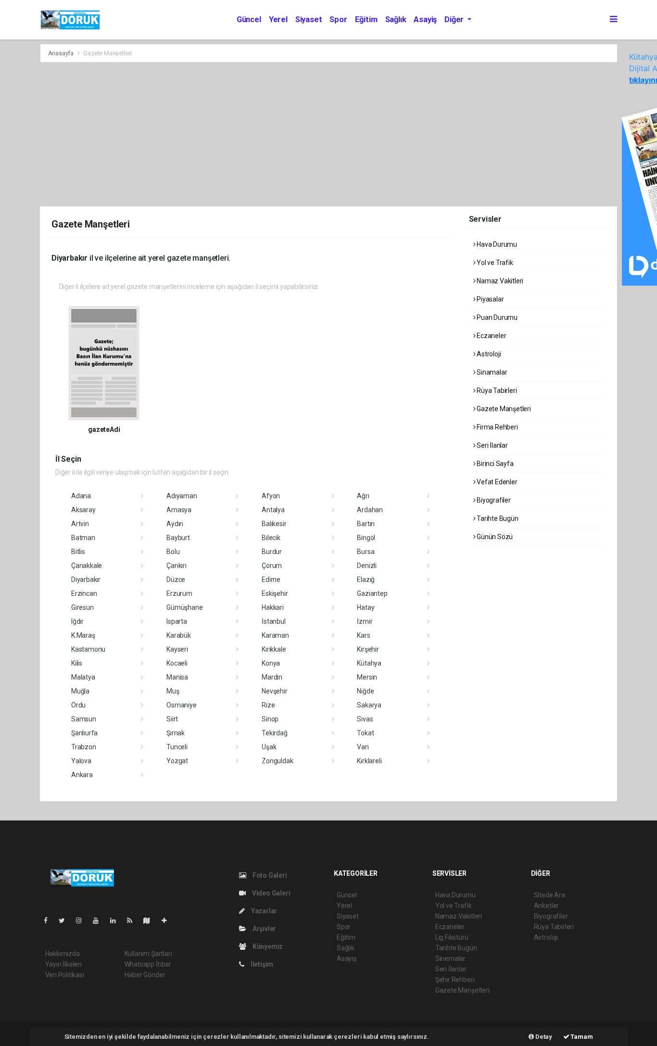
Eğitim (366, 19)
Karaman (275, 635)
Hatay (365, 607)
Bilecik (271, 538)
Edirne (271, 579)
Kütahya (369, 663)
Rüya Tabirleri (496, 390)
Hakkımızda (62, 954)
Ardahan (370, 510)
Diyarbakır (86, 579)
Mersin (367, 677)
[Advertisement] (328, 134)
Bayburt (178, 538)
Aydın (174, 524)
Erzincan (84, 593)
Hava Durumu (496, 244)
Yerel (278, 19)
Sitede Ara (549, 895)
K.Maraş (83, 635)
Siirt (172, 719)
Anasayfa (61, 53)
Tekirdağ (274, 733)
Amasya (178, 510)
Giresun (82, 607)
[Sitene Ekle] (168, 920)
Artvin (80, 524)
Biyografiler (493, 500)
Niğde (365, 691)
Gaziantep (372, 593)
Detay (543, 1036)
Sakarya (369, 705)
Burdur (272, 551)
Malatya (83, 677)
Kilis (76, 663)
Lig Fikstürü (451, 937)
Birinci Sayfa (494, 463)
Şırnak (175, 733)
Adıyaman (181, 496)
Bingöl (366, 538)
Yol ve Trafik (494, 262)
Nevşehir (274, 691)
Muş (172, 691)
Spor (338, 19)
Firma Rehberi (496, 427)
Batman (83, 538)
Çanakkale (86, 565)
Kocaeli (177, 663)
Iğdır (77, 621)
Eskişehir (275, 593)
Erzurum (179, 593)
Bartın (366, 524)
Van (362, 747)
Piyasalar (489, 299)
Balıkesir (274, 524)
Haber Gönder (145, 975)
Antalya (273, 510)
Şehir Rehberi (455, 979)
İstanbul (273, 621)
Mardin (272, 677)
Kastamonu (88, 649)
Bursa (365, 551)
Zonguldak (277, 761)
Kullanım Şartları (148, 954)
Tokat (365, 733)
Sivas (365, 719)
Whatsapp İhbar (148, 964)
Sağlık (395, 19)
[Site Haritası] (150, 920)
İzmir (364, 621)
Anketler (546, 905)
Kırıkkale (274, 649)
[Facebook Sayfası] (49, 920)
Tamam (581, 1036)
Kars (363, 635)
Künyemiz (267, 946)
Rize (268, 705)
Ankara (82, 775)
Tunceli (177, 747)
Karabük (178, 635)
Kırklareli (369, 761)
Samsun (83, 719)
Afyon (271, 496)
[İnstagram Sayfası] (82, 920)
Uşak (269, 747)
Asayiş (425, 19)
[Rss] (133, 920)
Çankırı (176, 565)
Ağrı (363, 496)
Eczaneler (490, 336)
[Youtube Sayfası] (99, 920)
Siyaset (308, 19)
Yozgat (177, 761)
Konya (271, 663)
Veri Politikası (64, 975)
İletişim (261, 964)
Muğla (80, 691)
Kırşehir (368, 649)
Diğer (455, 19)
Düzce (175, 579)
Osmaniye (181, 705)
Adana (81, 496)
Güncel (249, 19)
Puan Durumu (496, 317)
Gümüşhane (184, 607)
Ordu (78, 705)
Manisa (177, 677)
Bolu (172, 551)
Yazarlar (263, 911)
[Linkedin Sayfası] (117, 920)
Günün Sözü (494, 537)
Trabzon (83, 747)
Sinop (270, 719)
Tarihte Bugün (496, 518)
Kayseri (177, 649)
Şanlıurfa (84, 733)
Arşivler (263, 929)
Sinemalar (450, 958)
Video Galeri (270, 893)
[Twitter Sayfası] (66, 920)
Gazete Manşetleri (503, 409)
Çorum (272, 565)
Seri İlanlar (491, 445)
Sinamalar (491, 372)
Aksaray (83, 510)
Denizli (367, 565)
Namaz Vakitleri (499, 281)
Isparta (176, 621)
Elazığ (366, 579)
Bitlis (78, 551)
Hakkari (273, 607)
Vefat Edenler (496, 482)
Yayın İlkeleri (63, 964)
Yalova (81, 761)
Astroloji (488, 354)
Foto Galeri (269, 875)
